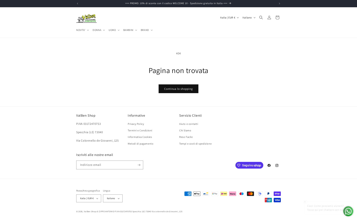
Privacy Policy (136, 124)
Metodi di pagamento (140, 143)
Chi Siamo (185, 130)
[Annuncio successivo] (279, 3)
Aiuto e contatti (188, 124)
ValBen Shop (90, 211)
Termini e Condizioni (140, 130)
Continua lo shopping (178, 89)
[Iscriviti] (139, 165)
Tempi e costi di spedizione (195, 143)
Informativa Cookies (140, 137)
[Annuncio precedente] (77, 3)
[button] (82, 30)
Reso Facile (186, 137)
